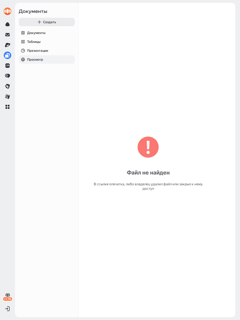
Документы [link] (33, 11)
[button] (7, 107)
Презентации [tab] (37, 50)
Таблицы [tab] (34, 42)
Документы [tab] (36, 33)
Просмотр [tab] (35, 59)
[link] (7, 11)
